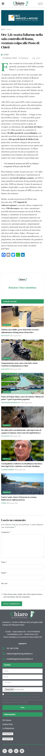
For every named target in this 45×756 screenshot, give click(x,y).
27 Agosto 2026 (16, 335)
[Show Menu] (3, 3)
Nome (4, 562)
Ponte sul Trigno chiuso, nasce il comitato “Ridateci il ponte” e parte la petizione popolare (22, 398)
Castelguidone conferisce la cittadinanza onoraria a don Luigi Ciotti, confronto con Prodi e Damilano (21, 464)
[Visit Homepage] (21, 3)
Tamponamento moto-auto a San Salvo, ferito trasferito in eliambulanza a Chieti (19, 364)
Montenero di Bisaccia (10, 403)
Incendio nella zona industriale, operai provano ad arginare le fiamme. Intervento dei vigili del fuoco (21, 431)
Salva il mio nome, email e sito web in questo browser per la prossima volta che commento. (23, 595)
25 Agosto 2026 (13, 503)
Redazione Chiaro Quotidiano (22, 287)
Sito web (4, 583)
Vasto (3, 503)
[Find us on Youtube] (22, 751)
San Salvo (5, 336)
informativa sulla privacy (20, 694)
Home (3, 29)
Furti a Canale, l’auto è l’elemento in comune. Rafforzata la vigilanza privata (19, 498)
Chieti (6, 55)
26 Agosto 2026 (16, 369)
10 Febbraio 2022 (9, 58)
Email (4, 573)
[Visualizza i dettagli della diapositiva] (22, 18)
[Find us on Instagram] (10, 751)
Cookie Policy (7, 739)
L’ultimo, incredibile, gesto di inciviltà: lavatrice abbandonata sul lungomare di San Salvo (20, 330)
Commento (6, 532)
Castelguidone (7, 470)
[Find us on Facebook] (4, 751)
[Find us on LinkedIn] (16, 751)
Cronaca (9, 29)
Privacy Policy (7, 734)
